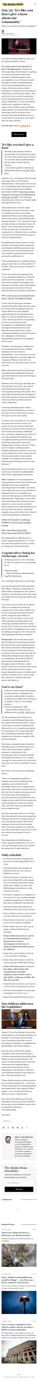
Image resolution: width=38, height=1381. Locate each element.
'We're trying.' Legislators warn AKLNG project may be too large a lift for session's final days (17, 1327)
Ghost (28, 1377)
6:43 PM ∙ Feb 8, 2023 (13, 576)
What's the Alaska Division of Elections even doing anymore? (16, 1234)
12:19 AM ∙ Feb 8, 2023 (26, 712)
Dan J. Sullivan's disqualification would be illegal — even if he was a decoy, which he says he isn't (18, 1280)
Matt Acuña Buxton (8, 33)
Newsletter (6, 1121)
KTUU (28, 533)
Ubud (32, 1377)
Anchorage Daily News (16, 533)
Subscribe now (19, 134)
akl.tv (26, 707)
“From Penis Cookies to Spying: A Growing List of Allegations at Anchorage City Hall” (18, 194)
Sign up (19, 1374)
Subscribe (19, 1189)
